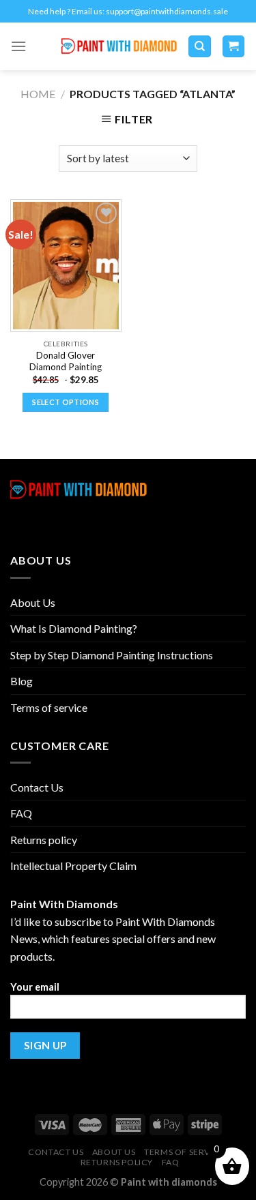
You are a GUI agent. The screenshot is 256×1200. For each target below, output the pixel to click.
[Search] (199, 46)
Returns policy (43, 839)
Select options (65, 401)
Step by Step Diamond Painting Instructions (111, 654)
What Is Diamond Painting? (73, 628)
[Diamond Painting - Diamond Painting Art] (119, 46)
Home (37, 93)
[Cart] (234, 46)
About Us (32, 602)
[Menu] (18, 46)
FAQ (21, 813)
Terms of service (48, 707)
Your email (34, 987)
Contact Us (36, 787)
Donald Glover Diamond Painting (65, 361)
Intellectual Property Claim (73, 865)
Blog (21, 680)
